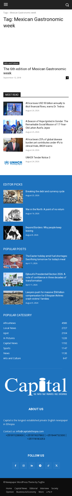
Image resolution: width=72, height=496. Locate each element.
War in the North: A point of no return (45, 209)
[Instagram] (23, 465)
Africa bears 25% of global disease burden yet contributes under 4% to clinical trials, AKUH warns (44, 142)
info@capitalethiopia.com (30, 431)
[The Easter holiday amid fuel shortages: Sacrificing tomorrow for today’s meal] (13, 261)
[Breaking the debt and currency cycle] (13, 197)
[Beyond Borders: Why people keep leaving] (13, 233)
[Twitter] (56, 465)
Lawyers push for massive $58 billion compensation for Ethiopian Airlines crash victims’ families (45, 295)
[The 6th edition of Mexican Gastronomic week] (36, 48)
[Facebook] (15, 465)
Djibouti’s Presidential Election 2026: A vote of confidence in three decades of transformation (46, 277)
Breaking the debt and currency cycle (45, 191)
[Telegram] (40, 465)
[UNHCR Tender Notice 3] (13, 163)
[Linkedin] (32, 465)
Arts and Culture (11, 63)
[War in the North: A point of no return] (13, 215)
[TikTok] (48, 465)
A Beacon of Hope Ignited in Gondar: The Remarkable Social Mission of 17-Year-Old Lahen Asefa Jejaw (47, 124)
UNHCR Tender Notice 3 (38, 157)
